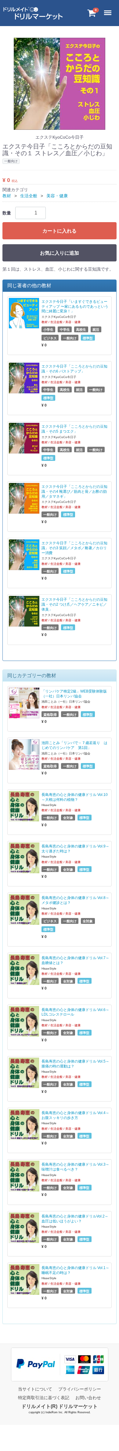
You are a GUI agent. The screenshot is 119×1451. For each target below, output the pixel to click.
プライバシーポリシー (79, 1389)
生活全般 (28, 195)
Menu (108, 8)
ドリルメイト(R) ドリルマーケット (59, 1406)
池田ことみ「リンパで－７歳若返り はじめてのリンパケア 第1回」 (74, 745)
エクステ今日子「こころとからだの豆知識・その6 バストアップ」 (74, 368)
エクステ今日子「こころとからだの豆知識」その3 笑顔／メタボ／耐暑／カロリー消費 (74, 548)
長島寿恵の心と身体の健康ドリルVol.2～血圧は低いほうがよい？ (74, 1218)
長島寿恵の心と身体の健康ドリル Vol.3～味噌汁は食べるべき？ (75, 1166)
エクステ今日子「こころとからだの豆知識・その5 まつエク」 (74, 429)
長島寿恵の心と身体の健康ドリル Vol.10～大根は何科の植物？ (74, 797)
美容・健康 (57, 195)
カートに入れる (59, 230)
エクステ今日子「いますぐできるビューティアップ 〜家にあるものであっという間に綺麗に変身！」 (74, 306)
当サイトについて (35, 1389)
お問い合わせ (88, 1397)
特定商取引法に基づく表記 (43, 1397)
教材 (6, 195)
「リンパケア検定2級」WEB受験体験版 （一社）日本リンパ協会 (74, 693)
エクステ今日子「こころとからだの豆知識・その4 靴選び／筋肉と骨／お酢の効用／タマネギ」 (74, 491)
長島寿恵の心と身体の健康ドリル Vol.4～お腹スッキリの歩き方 (75, 1115)
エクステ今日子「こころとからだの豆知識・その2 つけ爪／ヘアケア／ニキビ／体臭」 (74, 604)
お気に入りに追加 (59, 253)
